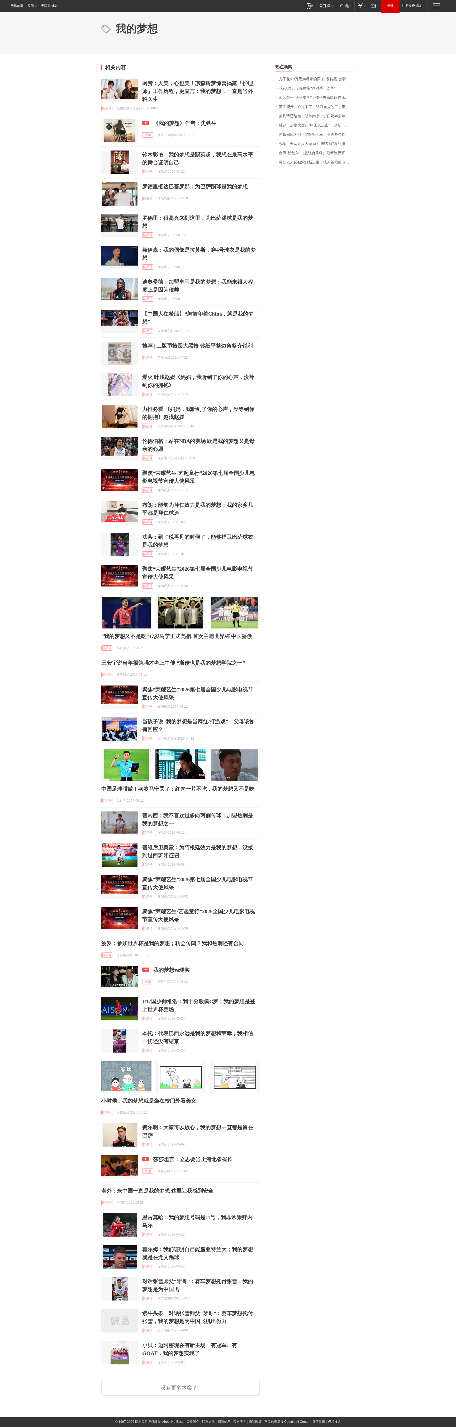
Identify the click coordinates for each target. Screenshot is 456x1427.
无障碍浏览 (49, 6)
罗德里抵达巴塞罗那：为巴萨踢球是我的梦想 (195, 186)
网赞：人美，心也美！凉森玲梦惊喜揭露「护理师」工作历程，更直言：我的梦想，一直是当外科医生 (197, 91)
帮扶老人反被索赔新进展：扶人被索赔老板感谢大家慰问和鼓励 (317, 162)
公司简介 (193, 1422)
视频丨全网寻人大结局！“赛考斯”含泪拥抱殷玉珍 (317, 144)
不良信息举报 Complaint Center (287, 1422)
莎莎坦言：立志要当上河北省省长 (192, 1159)
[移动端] (310, 5)
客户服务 (239, 1422)
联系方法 (208, 1422)
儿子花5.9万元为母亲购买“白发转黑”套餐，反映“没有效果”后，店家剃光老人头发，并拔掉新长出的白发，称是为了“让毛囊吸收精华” (317, 79)
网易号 (107, 108)
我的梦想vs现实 (171, 970)
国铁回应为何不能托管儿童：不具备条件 (312, 135)
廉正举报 (318, 1422)
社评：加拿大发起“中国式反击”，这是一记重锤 (317, 125)
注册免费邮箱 (411, 6)
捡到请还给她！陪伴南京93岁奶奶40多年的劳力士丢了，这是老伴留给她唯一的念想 (317, 116)
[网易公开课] (326, 5)
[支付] (361, 5)
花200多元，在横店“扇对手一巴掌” (307, 88)
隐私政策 (255, 1422)
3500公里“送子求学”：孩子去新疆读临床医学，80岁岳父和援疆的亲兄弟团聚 (317, 98)
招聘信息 (224, 1422)
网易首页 (17, 6)
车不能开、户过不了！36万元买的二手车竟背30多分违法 (317, 107)
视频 (148, 135)
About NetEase (173, 1422)
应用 (30, 6)
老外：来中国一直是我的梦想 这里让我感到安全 (157, 1191)
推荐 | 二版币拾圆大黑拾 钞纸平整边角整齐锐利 (197, 346)
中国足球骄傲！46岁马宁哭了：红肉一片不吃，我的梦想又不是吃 (177, 789)
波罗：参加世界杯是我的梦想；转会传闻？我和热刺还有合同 (172, 943)
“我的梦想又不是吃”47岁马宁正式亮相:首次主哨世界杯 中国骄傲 (176, 636)
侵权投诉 (334, 1422)
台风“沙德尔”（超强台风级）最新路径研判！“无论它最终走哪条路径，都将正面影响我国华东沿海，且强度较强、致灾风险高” (317, 153)
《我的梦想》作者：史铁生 (185, 123)
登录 (390, 6)
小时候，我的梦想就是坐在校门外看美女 (148, 1101)
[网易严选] (345, 5)
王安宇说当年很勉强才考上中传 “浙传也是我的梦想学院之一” (173, 663)
